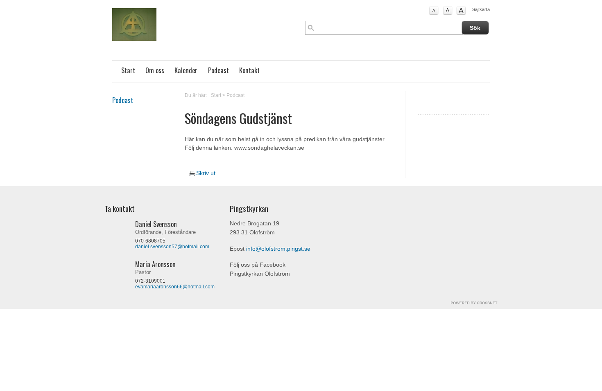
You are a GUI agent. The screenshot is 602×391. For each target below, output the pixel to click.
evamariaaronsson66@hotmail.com (175, 287)
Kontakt (249, 70)
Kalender (185, 70)
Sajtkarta (481, 9)
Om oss (154, 70)
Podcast (218, 70)
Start (128, 70)
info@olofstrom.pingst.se (278, 249)
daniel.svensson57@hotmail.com (172, 246)
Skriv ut (204, 173)
